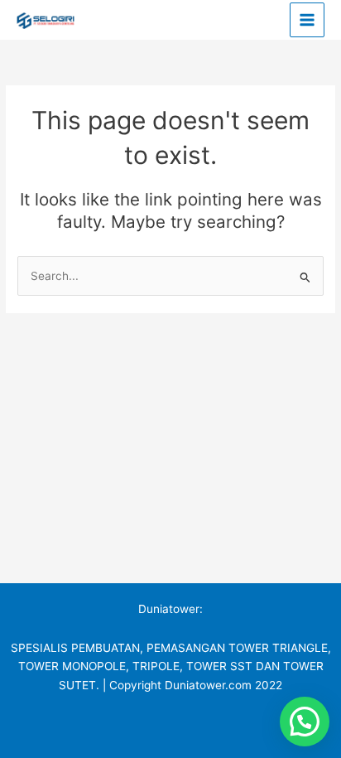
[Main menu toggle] (307, 20)
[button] (304, 721)
